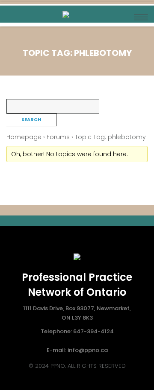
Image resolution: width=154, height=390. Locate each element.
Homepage (23, 137)
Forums (58, 137)
